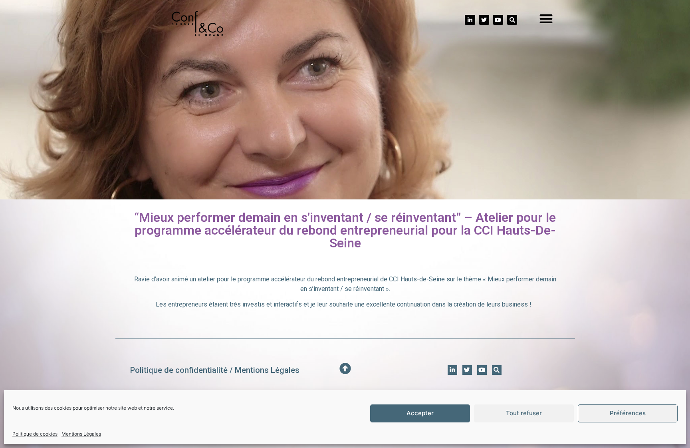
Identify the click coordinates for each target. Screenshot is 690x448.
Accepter (420, 413)
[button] (546, 19)
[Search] (512, 20)
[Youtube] (498, 20)
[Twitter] (484, 20)
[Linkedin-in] (470, 20)
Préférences (628, 413)
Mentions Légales (81, 434)
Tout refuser (524, 413)
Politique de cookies (35, 434)
